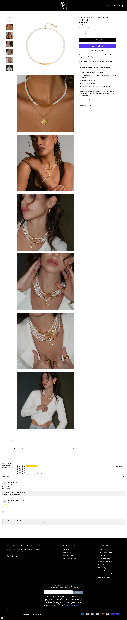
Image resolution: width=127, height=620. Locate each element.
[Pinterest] (89, 99)
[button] (83, 22)
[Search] (119, 6)
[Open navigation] (4, 5)
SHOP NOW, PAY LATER (105, 562)
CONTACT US (102, 549)
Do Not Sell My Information (105, 571)
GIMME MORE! (78, 592)
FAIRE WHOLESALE (68, 556)
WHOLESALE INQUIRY (69, 559)
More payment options (97, 50)
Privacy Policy (102, 568)
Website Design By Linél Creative (31, 614)
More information (87, 106)
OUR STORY (66, 549)
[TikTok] (16, 556)
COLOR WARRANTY (104, 559)
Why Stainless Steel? (14, 448)
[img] (12, 482)
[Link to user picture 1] (3, 512)
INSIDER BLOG (67, 553)
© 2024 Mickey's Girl (14, 614)
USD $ (107, 5)
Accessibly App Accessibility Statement (109, 574)
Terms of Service (102, 565)
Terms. (77, 605)
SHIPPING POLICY (103, 556)
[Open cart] (123, 6)
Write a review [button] (120, 466)
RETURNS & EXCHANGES (14, 440)
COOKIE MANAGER (104, 577)
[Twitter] (87, 99)
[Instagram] (8, 556)
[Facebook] (84, 99)
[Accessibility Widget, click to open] (2, 617)
